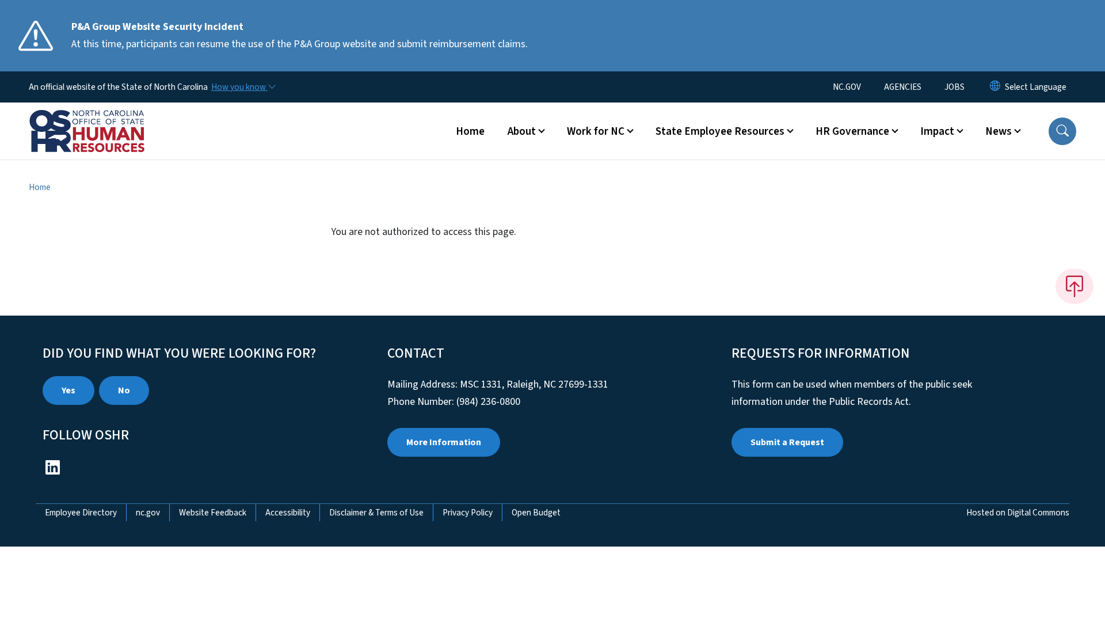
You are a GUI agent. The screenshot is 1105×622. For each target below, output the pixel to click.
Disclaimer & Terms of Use (376, 512)
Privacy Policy (468, 512)
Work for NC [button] (595, 131)
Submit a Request (787, 442)
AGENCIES (902, 87)
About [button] (522, 131)
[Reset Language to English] (995, 87)
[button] (1062, 131)
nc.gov (148, 512)
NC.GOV (847, 87)
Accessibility (287, 512)
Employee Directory (81, 512)
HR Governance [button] (852, 131)
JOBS (954, 87)
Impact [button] (937, 131)
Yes (68, 390)
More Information (443, 442)
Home (470, 131)
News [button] (998, 131)
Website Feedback (212, 512)
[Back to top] (1074, 286)
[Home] (101, 118)
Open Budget (536, 512)
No (124, 390)
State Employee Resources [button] (720, 131)
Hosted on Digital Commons (1017, 512)
